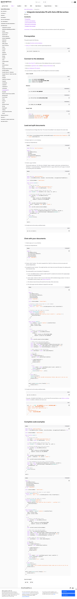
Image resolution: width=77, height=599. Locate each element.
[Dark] (73, 2)
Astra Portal (31, 63)
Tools (57, 5)
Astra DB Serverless (28, 9)
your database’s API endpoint (34, 68)
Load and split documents (30, 22)
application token (35, 65)
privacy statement (25, 596)
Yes (26, 582)
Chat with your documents (30, 24)
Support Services (48, 5)
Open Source (38, 5)
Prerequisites (27, 19)
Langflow (19, 5)
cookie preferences (26, 593)
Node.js (27, 45)
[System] (75, 2)
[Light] (72, 2)
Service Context (45, 279)
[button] (76, 589)
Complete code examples (30, 26)
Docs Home (5, 6)
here (54, 594)
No (31, 582)
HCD (26, 5)
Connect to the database (30, 21)
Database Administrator (48, 65)
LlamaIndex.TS (27, 29)
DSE (31, 5)
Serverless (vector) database (36, 43)
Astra (13, 5)
